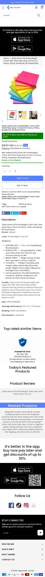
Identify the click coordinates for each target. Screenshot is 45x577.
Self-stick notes (9, 206)
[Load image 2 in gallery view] (22, 115)
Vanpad (22, 206)
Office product (25, 204)
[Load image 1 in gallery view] (11, 115)
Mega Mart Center (26, 570)
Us (17, 206)
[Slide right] (40, 115)
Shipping (5, 148)
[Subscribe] (40, 532)
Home (6, 58)
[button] (4, 7)
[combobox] (22, 15)
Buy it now (22, 185)
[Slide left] (4, 115)
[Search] (39, 15)
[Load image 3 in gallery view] (33, 115)
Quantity (6, 166)
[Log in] (36, 7)
